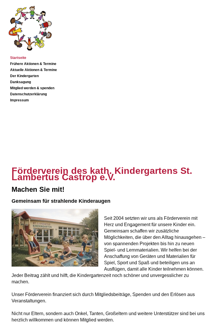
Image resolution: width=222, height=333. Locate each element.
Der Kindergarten (24, 76)
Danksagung (20, 82)
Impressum (19, 100)
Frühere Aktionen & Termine (33, 64)
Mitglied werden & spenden (32, 88)
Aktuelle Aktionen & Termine (33, 70)
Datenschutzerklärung (28, 94)
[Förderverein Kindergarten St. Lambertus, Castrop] (27, 52)
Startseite (18, 58)
